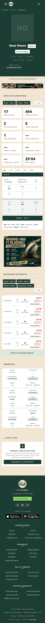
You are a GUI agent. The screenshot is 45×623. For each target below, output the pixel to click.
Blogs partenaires (11, 560)
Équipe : (9, 103)
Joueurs (13, 10)
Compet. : (23, 103)
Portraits (33, 557)
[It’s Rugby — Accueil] (22, 484)
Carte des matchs (11, 572)
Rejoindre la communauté (23, 462)
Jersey (12, 399)
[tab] (4, 170)
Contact (13, 616)
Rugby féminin (11, 550)
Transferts (12, 553)
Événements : (26, 286)
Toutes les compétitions (33, 538)
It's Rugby (5, 10)
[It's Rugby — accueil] (11, 4)
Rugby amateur (33, 550)
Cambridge (12, 419)
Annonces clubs (12, 591)
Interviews (33, 553)
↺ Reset (38, 103)
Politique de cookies (30, 612)
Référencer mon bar (11, 598)
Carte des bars (33, 576)
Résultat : (10, 286)
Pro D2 (33, 531)
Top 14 (11, 531)
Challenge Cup (11, 538)
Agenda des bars (33, 595)
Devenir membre (22, 499)
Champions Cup (33, 534)
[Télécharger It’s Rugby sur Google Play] (31, 516)
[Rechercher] (39, 4)
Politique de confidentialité (12, 612)
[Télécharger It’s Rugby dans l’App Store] (13, 516)
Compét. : (23, 281)
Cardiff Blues (12, 379)
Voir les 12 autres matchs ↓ (22, 353)
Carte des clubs (33, 572)
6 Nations (11, 534)
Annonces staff (11, 595)
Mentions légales (28, 609)
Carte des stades (12, 576)
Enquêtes (11, 557)
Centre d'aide (15, 609)
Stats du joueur (35, 304)
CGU (40, 612)
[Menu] (6, 4)
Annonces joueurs (33, 591)
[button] (22, 300)
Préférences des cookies (26, 616)
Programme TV (11, 579)
